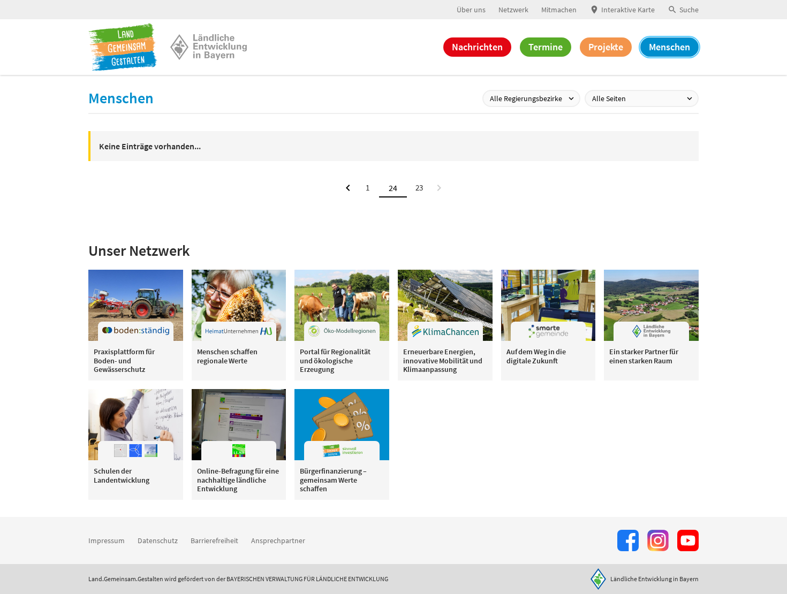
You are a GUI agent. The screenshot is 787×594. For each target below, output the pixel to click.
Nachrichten (477, 47)
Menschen (669, 47)
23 (419, 187)
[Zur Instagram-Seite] (658, 540)
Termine (545, 47)
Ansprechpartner (278, 540)
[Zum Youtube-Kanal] (688, 540)
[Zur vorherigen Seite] (348, 187)
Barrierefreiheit (214, 540)
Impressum (106, 540)
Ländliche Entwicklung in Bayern (654, 579)
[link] (439, 187)
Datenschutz (158, 540)
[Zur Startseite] (122, 47)
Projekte (605, 47)
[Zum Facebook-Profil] (628, 540)
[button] (683, 10)
